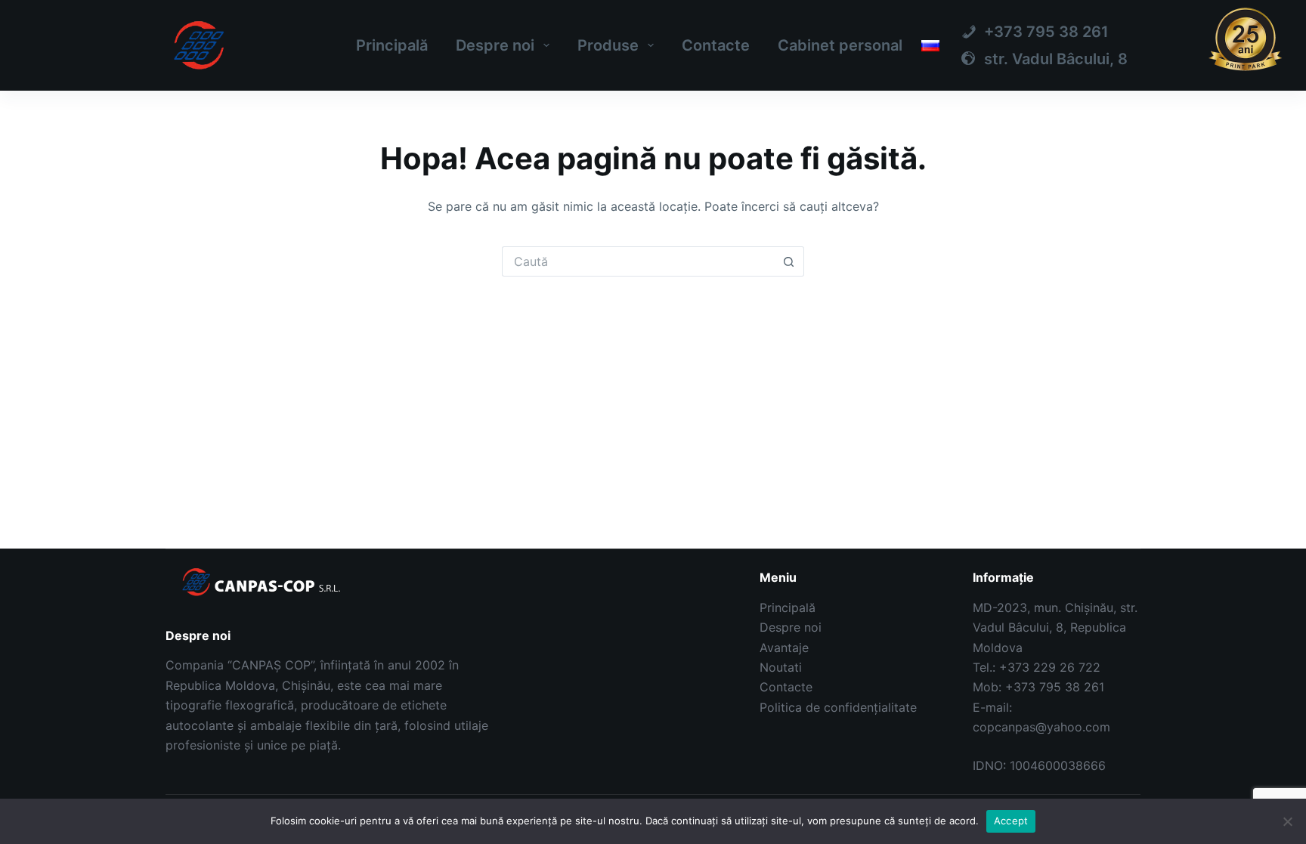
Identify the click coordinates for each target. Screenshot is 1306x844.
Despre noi (495, 45)
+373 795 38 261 (1054, 686)
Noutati (781, 667)
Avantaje (784, 647)
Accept (1011, 821)
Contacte (716, 45)
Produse (608, 45)
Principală (392, 45)
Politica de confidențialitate (838, 707)
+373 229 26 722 (1049, 667)
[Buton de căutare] (789, 261)
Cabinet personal (840, 45)
